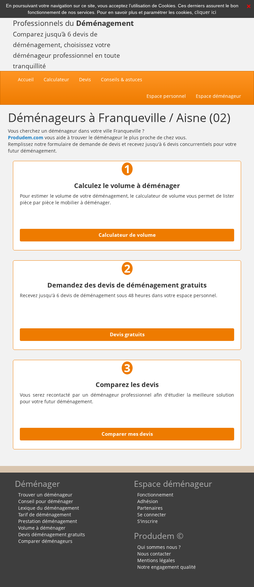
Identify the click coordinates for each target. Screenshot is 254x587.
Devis (85, 79)
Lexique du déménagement (48, 508)
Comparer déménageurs (45, 541)
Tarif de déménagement (44, 514)
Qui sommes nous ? (159, 547)
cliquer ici (205, 12)
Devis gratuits (127, 334)
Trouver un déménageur (45, 494)
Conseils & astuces (121, 79)
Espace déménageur (218, 96)
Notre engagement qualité (166, 567)
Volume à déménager (41, 528)
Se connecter (151, 514)
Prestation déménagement (47, 521)
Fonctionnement (155, 494)
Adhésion (147, 501)
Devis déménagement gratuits (51, 534)
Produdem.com (25, 137)
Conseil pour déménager (45, 501)
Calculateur (56, 79)
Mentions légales (156, 560)
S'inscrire (147, 521)
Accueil (28, 79)
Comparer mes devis (127, 433)
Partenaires (150, 508)
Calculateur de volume (127, 234)
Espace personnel (166, 96)
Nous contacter (154, 554)
